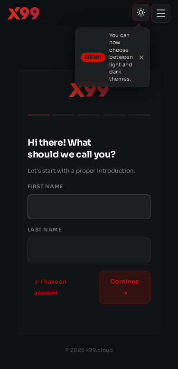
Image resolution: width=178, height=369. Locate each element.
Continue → (124, 287)
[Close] (141, 57)
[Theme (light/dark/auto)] (141, 12)
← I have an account (50, 287)
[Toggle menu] (160, 13)
